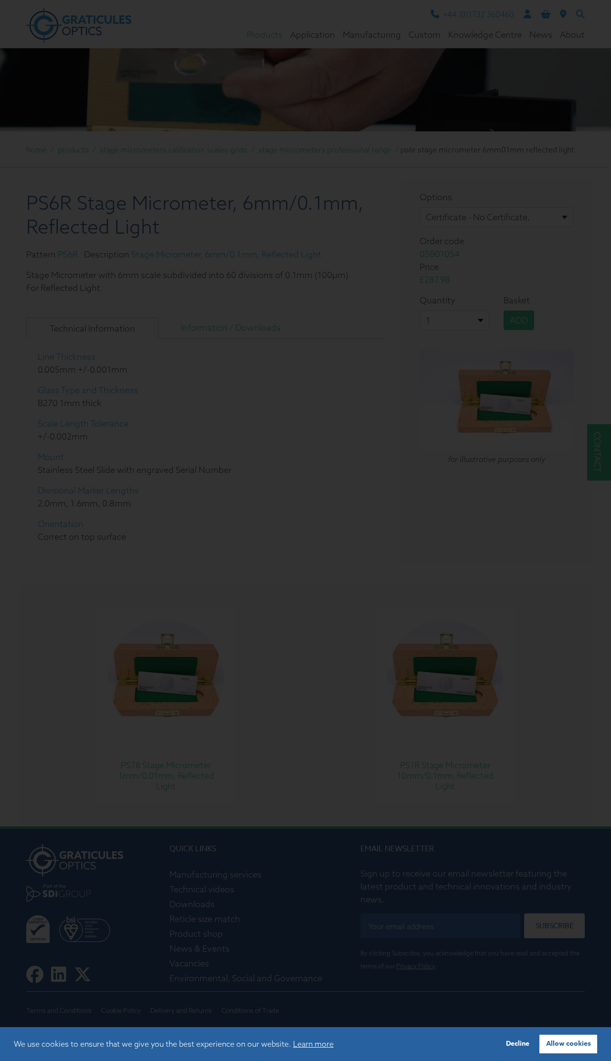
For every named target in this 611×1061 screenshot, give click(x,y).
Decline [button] (517, 1044)
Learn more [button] (313, 1044)
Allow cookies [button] (568, 1044)
